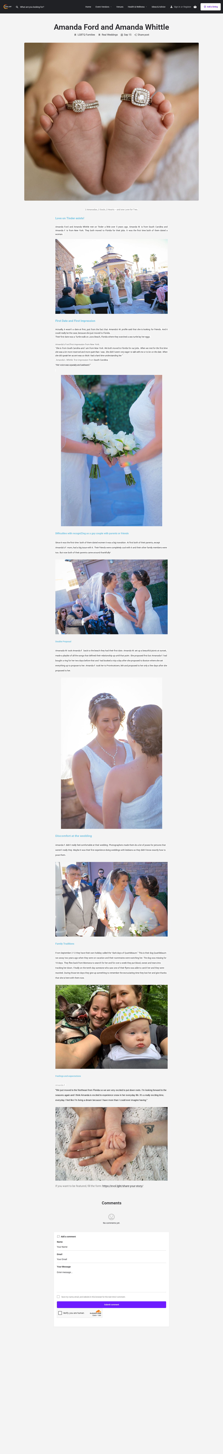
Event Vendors (102, 7)
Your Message (64, 1266)
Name (60, 1242)
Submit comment (111, 1304)
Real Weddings (110, 34)
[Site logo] (7, 6)
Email (59, 1254)
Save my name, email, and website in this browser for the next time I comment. (93, 1297)
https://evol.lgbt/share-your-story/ (122, 1186)
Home (88, 7)
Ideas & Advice (158, 7)
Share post (143, 34)
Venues (119, 7)
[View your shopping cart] (195, 6)
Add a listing (212, 7)
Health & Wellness (136, 7)
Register (187, 7)
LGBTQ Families (86, 34)
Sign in (177, 7)
